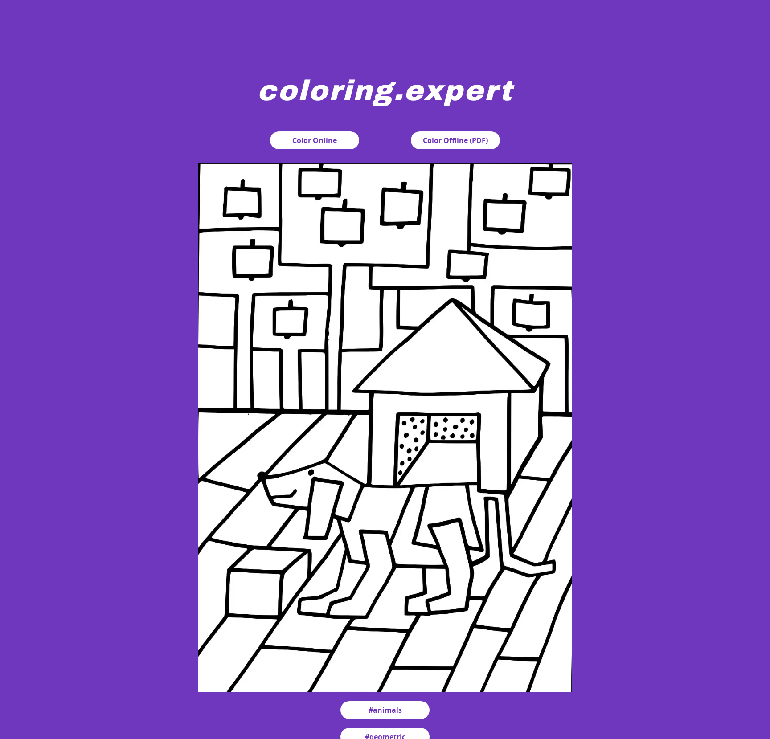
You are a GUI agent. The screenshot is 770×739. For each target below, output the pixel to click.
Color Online (314, 140)
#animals (385, 710)
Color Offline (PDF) (455, 140)
